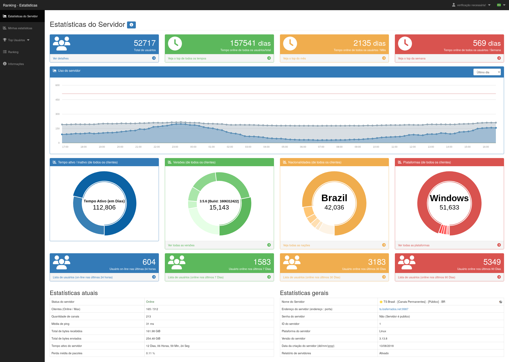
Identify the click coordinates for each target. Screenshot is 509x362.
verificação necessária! (471, 5)
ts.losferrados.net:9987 (393, 309)
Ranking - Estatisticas (20, 5)
